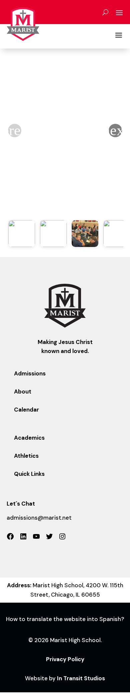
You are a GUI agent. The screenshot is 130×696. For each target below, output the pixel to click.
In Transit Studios (81, 678)
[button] (115, 130)
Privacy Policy (65, 659)
